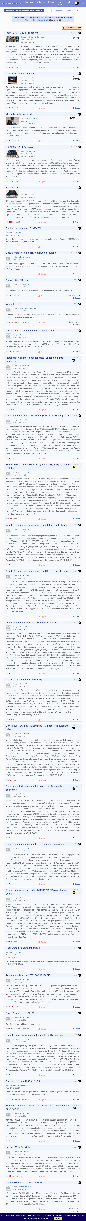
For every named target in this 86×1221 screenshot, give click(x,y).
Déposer (51, 2)
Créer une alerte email (72, 28)
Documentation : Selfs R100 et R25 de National (31, 252)
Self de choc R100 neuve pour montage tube (30, 330)
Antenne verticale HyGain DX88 (23, 1081)
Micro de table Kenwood (19, 114)
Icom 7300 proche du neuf (20, 73)
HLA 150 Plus (13, 187)
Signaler (43, 67)
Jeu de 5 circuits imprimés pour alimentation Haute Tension (37, 525)
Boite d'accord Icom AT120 (20, 1013)
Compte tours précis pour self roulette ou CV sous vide (35, 1035)
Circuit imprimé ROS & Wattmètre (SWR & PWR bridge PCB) (38, 415)
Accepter (58, 1218)
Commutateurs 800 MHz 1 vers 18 (24, 1182)
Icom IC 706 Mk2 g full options (22, 32)
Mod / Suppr (60, 3)
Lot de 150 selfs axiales (18, 1147)
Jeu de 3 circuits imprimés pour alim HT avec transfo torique (38, 571)
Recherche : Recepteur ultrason (23, 948)
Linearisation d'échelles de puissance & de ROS (31, 622)
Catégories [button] (29, 2)
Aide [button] (69, 2)
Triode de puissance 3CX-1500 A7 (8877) (28, 975)
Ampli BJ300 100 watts (18, 280)
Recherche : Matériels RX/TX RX (23, 228)
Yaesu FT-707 (13, 304)
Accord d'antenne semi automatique (25, 679)
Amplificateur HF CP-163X (20, 146)
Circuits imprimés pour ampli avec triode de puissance (35, 844)
